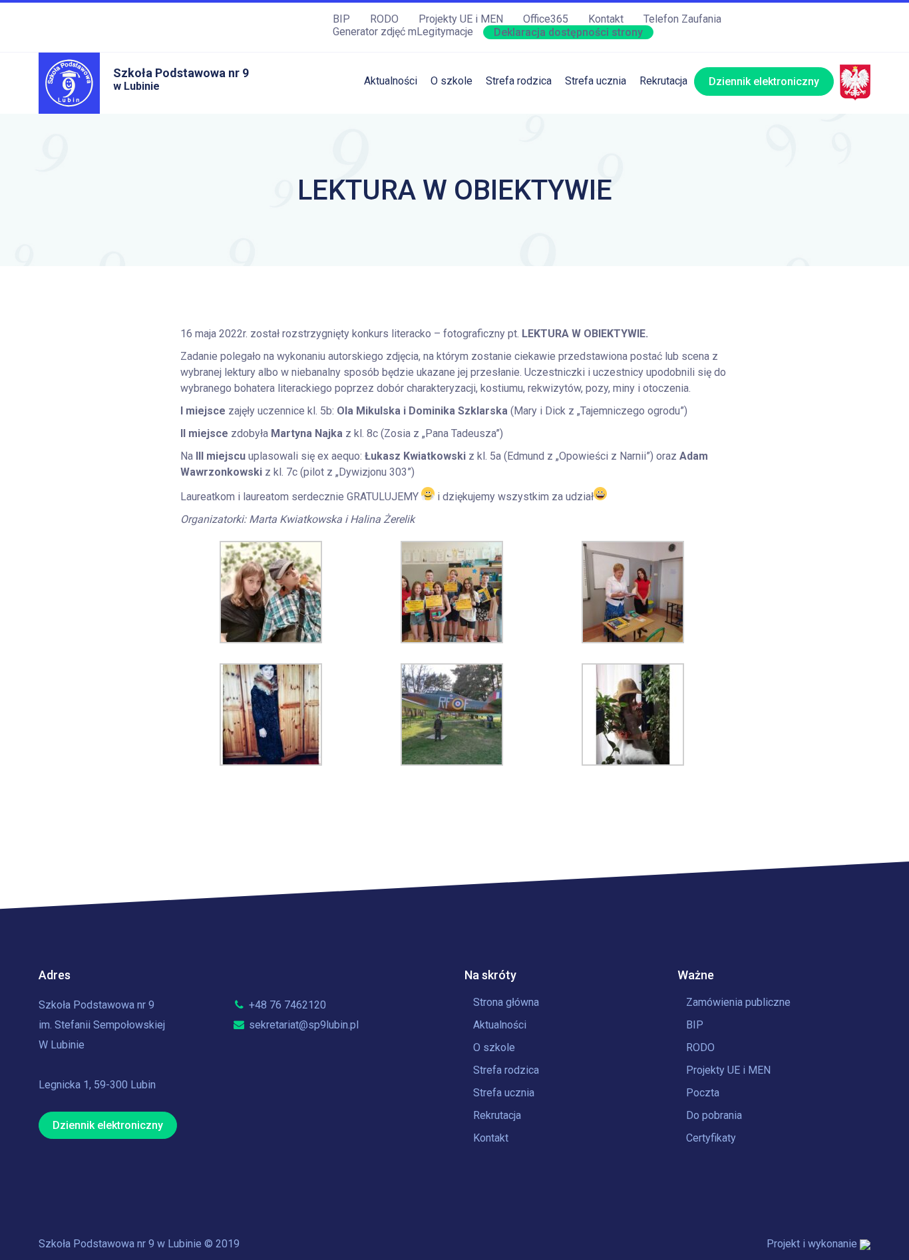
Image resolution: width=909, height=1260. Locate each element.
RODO (384, 19)
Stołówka (507, 120)
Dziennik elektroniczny (764, 81)
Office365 (545, 19)
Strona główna (506, 1002)
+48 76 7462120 (286, 1005)
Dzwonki (585, 175)
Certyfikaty (711, 1138)
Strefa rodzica (519, 81)
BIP (341, 19)
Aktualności (390, 81)
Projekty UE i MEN (461, 19)
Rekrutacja (663, 81)
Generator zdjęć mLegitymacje (403, 31)
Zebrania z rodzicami (535, 202)
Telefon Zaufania (682, 19)
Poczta (702, 1092)
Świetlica (507, 148)
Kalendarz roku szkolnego (625, 120)
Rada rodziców (520, 230)
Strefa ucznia (595, 81)
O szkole (451, 81)
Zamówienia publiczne (738, 1002)
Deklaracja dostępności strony (568, 32)
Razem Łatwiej (520, 257)
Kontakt (606, 19)
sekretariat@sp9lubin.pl (302, 1025)
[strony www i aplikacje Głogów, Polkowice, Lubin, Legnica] (865, 1243)
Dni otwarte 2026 (679, 120)
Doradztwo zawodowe (617, 257)
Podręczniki (513, 175)
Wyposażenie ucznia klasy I (550, 284)
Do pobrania (714, 1115)
